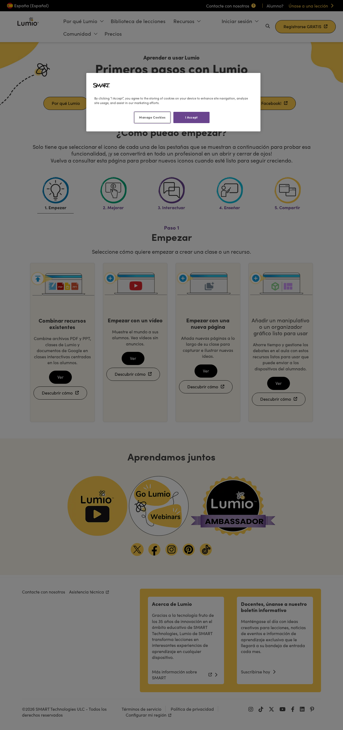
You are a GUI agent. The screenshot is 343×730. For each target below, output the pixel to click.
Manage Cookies (152, 117)
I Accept (191, 117)
